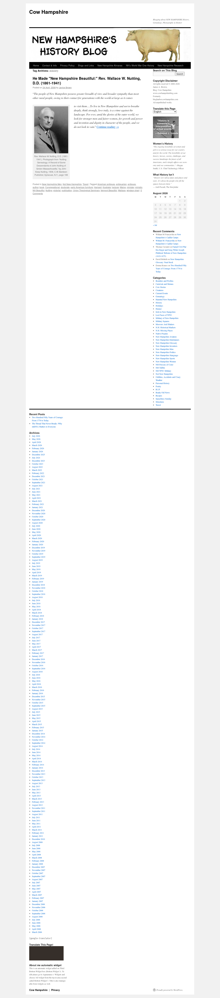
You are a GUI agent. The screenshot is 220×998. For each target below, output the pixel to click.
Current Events (162, 293)
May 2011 (36, 823)
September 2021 (38, 482)
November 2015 (38, 699)
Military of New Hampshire (167, 318)
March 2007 (37, 894)
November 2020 (38, 513)
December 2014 (38, 733)
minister (130, 187)
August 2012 (37, 804)
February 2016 (38, 690)
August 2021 (37, 485)
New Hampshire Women (166, 361)
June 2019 (36, 566)
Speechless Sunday (163, 398)
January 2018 (37, 618)
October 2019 (37, 553)
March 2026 (37, 445)
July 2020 (36, 525)
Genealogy (160, 296)
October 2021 (37, 479)
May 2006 (36, 925)
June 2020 (36, 529)
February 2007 (38, 898)
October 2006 (37, 910)
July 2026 (36, 435)
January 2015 (37, 730)
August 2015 (37, 708)
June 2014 (36, 752)
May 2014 (36, 755)
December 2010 (38, 839)
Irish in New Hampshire (165, 311)
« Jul (155, 225)
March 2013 (37, 798)
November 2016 (38, 662)
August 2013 (37, 783)
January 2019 (37, 581)
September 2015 (38, 705)
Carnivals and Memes (164, 284)
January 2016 (37, 693)
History (159, 302)
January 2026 (37, 451)
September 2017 (38, 631)
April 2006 (36, 929)
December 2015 (38, 696)
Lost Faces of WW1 (164, 315)
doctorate (65, 187)
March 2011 (37, 829)
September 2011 (38, 811)
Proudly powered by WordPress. (169, 990)
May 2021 (36, 494)
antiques (132, 184)
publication (67, 190)
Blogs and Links (86, 65)
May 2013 (36, 792)
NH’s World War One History (140, 65)
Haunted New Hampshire (166, 299)
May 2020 (36, 532)
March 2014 (37, 761)
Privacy (55, 990)
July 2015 (36, 711)
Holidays (159, 305)
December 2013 (38, 770)
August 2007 (37, 879)
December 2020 (38, 510)
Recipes (159, 395)
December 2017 (38, 622)
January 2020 (37, 544)
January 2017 (37, 656)
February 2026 (38, 448)
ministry (138, 187)
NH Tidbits (160, 367)
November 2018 (38, 587)
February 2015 (38, 727)
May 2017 (36, 643)
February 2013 (38, 801)
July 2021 (36, 488)
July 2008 (36, 845)
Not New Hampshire (72, 184)
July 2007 (36, 882)
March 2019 (37, 575)
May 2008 (36, 851)
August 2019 (37, 560)
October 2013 (37, 777)
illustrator (107, 187)
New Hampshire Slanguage (167, 355)
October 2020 (37, 516)
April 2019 (36, 572)
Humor (159, 308)
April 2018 (36, 609)
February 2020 (38, 541)
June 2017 (36, 640)
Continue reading (108, 127)
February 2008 (38, 860)
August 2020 (37, 522)
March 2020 (37, 538)
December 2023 (38, 460)
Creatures (159, 290)
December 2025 (38, 454)
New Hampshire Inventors (166, 346)
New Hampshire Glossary (166, 342)
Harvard (98, 187)
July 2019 (36, 563)
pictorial (57, 190)
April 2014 (36, 758)
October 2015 (37, 702)
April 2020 (36, 535)
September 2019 (38, 556)
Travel (85, 184)
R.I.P (158, 389)
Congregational (52, 187)
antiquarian (121, 184)
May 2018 (36, 606)
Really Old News (163, 392)
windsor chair (133, 190)
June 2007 (36, 885)
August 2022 (37, 466)
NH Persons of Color (164, 364)
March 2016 (37, 687)
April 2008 (36, 854)
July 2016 (36, 674)
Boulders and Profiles (164, 280)
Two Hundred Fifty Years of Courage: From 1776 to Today (171, 268)
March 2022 (37, 470)
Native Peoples (162, 333)
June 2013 (36, 789)
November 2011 (38, 808)
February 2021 (38, 504)
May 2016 (36, 680)
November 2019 (38, 550)
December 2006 (38, 904)
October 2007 (37, 873)
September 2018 (38, 594)
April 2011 (36, 826)
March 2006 (37, 932)
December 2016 (38, 659)
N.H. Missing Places (164, 330)
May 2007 (36, 888)
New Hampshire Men (52, 184)
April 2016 (36, 684)
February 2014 (38, 764)
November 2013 (38, 773)
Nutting (49, 190)
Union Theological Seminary (86, 190)
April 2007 (36, 891)
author (35, 187)
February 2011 (38, 832)
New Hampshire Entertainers (167, 339)
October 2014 (37, 739)
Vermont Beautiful (109, 190)
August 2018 (37, 597)
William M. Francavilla (165, 240)
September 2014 (38, 742)
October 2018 (37, 591)
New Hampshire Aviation (166, 336)
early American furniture (82, 187)
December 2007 (38, 867)
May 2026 (36, 439)
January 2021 (37, 507)
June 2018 (36, 603)
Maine (123, 187)
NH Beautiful (39, 190)
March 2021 (37, 501)
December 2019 (38, 547)
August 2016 (37, 671)
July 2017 (36, 637)
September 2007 (38, 876)
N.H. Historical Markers (166, 327)
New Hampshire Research (170, 65)
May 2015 (36, 718)
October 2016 (37, 665)
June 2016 (36, 677)
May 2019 (36, 569)
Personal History (162, 383)
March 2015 (37, 724)
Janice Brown (65, 87)
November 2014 (38, 736)
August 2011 (37, 814)
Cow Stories (161, 287)
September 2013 (38, 780)
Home (36, 65)
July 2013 (36, 786)
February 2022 (38, 473)
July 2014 (36, 749)
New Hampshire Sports (165, 358)
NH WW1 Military (163, 370)
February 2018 (38, 615)
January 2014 (37, 767)
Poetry (158, 386)
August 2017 (37, 634)
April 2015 (36, 721)
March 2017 (37, 649)
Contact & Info (49, 65)
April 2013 (36, 795)
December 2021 (38, 476)
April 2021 (36, 498)
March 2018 (37, 612)
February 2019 (38, 578)
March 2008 (37, 857)
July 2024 (36, 457)
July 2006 (36, 919)
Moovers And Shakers (165, 324)
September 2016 (38, 668)
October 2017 (37, 628)
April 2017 (36, 646)
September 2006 (38, 913)
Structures (160, 401)
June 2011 (36, 820)
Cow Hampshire (48, 11)
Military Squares (162, 321)
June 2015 (36, 715)
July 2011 (36, 817)
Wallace (122, 190)
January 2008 (37, 863)
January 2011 (37, 836)
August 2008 (37, 842)
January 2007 (37, 901)
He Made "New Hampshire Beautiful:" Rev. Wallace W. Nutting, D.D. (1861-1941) (87, 80)
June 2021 (36, 491)
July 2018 (36, 600)
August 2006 (37, 916)
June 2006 (36, 922)
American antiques (106, 184)
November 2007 (38, 870)
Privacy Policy (67, 65)
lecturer (115, 187)
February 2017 (38, 653)
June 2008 (36, 848)
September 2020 (38, 519)
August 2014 (37, 746)
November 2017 (38, 625)
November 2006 (38, 907)
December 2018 (38, 584)
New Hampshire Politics (166, 352)
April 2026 (36, 442)
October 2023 (37, 463)
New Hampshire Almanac (110, 65)
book (42, 187)
